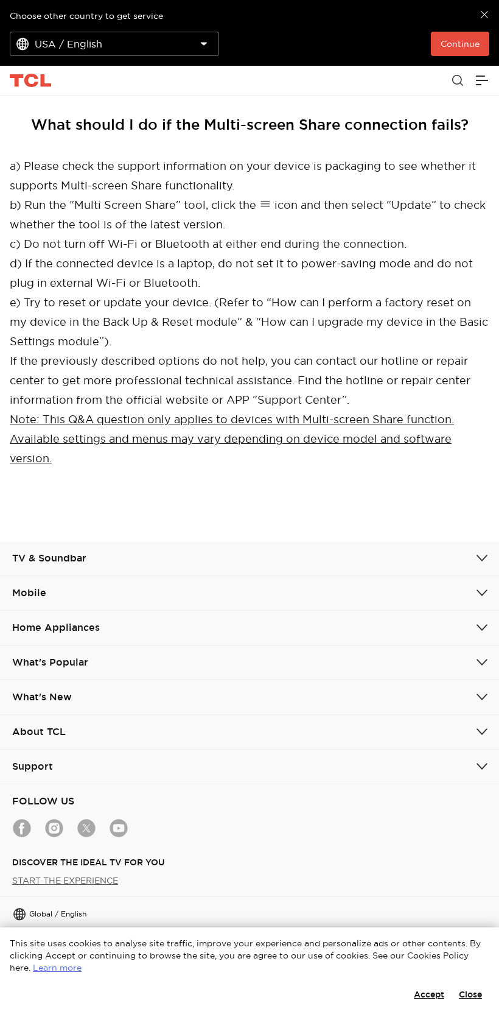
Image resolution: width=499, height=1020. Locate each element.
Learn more (57, 967)
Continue (460, 43)
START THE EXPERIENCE (65, 880)
